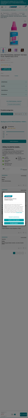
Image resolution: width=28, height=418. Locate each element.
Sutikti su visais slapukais (14, 220)
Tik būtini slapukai (14, 223)
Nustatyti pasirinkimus (14, 217)
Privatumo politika (19, 212)
